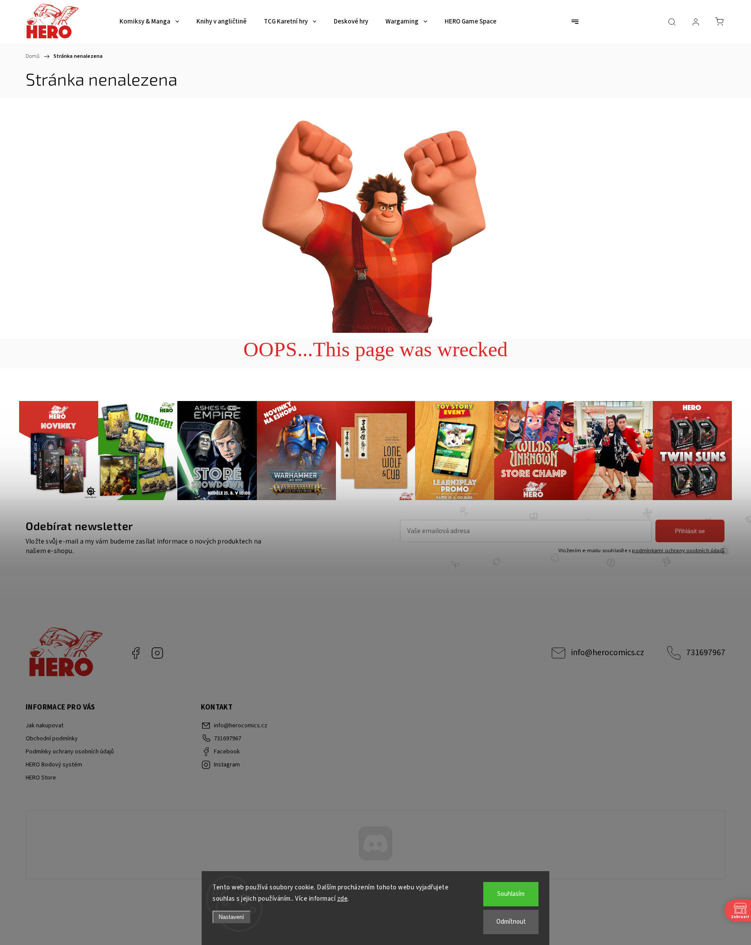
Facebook (135, 653)
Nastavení (231, 917)
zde (342, 898)
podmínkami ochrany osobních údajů (678, 550)
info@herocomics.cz (607, 653)
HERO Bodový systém (54, 764)
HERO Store (41, 777)
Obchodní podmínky (52, 738)
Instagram (157, 653)
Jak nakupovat (44, 725)
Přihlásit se (690, 530)
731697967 (705, 653)
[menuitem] (149, 21)
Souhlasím (511, 894)
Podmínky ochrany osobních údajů (70, 751)
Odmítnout (511, 921)
